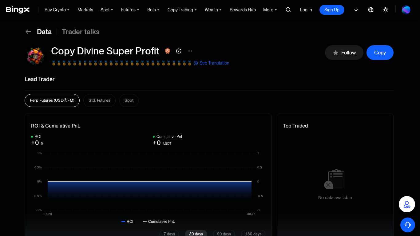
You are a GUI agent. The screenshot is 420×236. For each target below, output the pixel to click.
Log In (306, 9)
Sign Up (331, 9)
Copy (380, 53)
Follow (348, 53)
